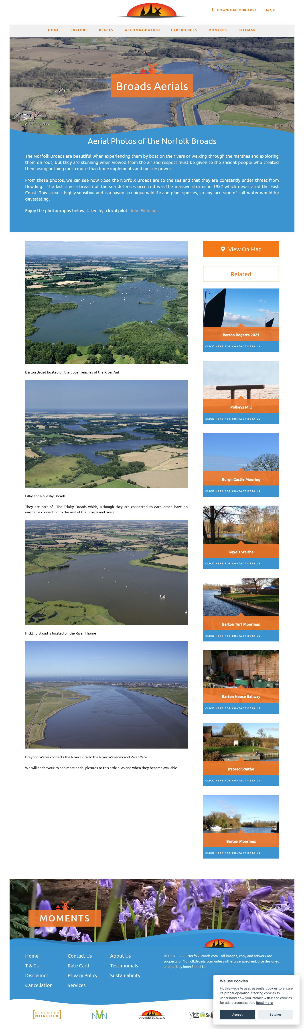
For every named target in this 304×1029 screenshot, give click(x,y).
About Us (120, 955)
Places (106, 30)
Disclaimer (36, 975)
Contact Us (80, 955)
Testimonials (124, 965)
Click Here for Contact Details (232, 346)
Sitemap (247, 30)
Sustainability (125, 975)
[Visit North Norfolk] (99, 1018)
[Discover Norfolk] (47, 1018)
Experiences (184, 30)
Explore (79, 30)
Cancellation (39, 985)
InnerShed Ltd (194, 966)
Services (77, 985)
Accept (237, 1015)
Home (53, 30)
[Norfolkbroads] (152, 1018)
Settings (276, 1015)
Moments (218, 30)
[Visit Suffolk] (204, 1018)
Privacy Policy (82, 975)
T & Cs (32, 965)
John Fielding (143, 210)
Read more (264, 1003)
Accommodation (142, 30)
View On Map (245, 249)
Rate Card (78, 965)
